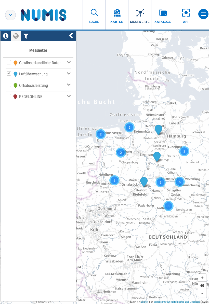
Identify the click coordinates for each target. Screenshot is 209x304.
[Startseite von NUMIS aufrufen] (51, 15)
